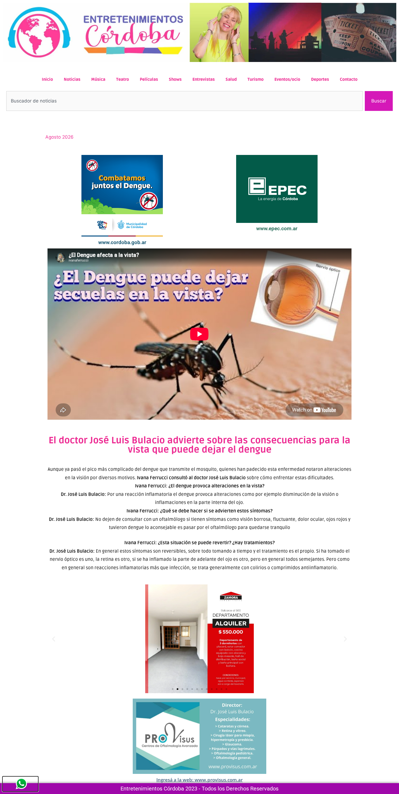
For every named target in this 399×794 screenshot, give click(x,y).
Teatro (122, 79)
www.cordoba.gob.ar (122, 242)
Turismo (256, 79)
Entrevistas (203, 79)
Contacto (348, 79)
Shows (175, 79)
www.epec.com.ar (276, 228)
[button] (53, 639)
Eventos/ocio (287, 79)
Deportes (320, 79)
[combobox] (184, 101)
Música (98, 79)
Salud (231, 79)
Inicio (47, 79)
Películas (149, 79)
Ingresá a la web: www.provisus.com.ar (199, 780)
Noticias (72, 79)
